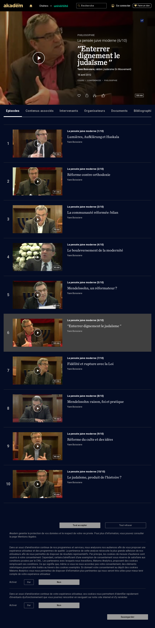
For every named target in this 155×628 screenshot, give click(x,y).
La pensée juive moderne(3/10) (85, 206)
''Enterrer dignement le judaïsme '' (94, 325)
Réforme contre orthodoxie (88, 174)
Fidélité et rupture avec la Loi (90, 363)
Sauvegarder (127, 617)
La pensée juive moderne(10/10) (86, 471)
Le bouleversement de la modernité (95, 250)
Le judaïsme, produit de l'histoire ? (94, 477)
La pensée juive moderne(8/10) (85, 396)
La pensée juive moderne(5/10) (85, 282)
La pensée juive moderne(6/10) (102, 40)
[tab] (13, 111)
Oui (29, 582)
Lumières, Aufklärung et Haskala (93, 136)
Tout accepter (80, 525)
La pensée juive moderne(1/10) (85, 131)
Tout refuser (125, 525)
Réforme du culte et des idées (90, 439)
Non (59, 582)
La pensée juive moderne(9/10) (85, 433)
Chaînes (43, 5)
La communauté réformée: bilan (92, 212)
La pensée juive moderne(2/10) (85, 169)
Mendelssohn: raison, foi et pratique (95, 401)
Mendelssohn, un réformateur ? (92, 288)
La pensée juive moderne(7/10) (85, 358)
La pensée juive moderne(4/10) (85, 244)
